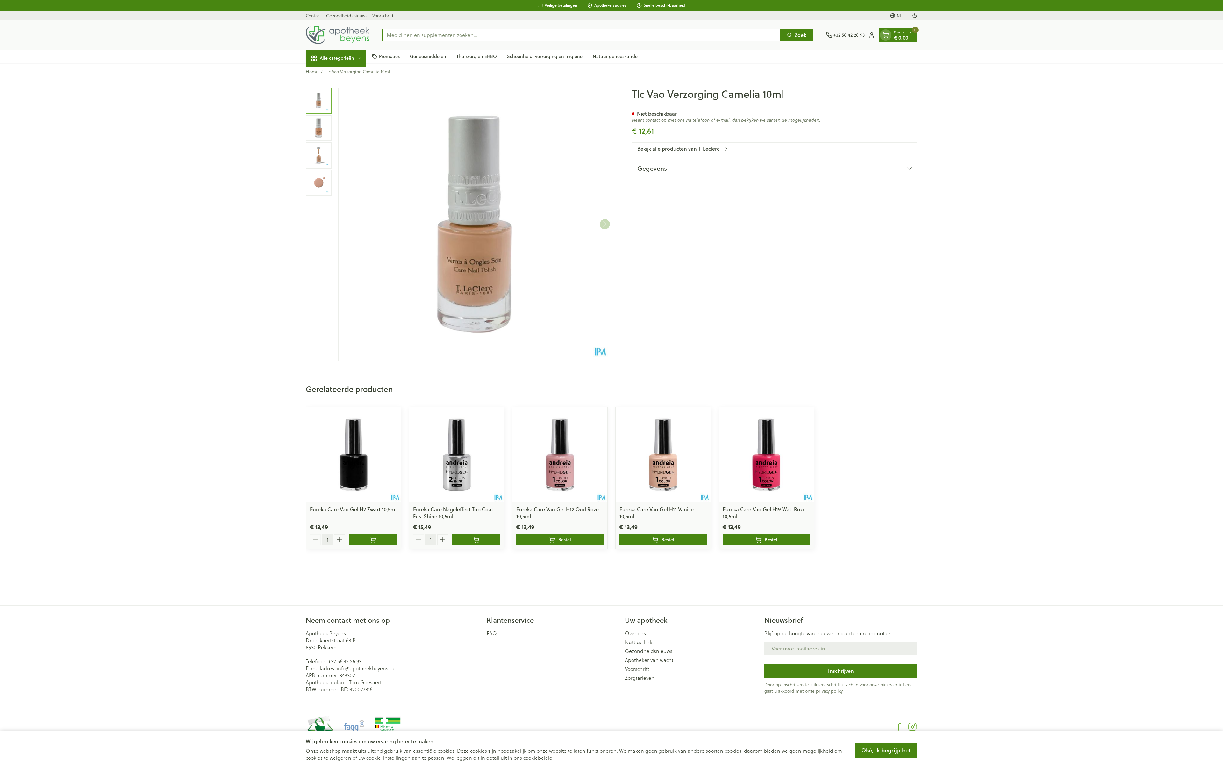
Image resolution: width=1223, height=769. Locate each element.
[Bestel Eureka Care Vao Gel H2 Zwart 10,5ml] (373, 539)
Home (312, 71)
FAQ (492, 633)
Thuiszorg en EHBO (476, 56)
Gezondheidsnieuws (346, 15)
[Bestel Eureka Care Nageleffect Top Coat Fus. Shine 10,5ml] (476, 539)
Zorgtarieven (639, 677)
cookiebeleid (538, 757)
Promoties (389, 56)
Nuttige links (639, 642)
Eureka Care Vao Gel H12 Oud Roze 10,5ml (557, 513)
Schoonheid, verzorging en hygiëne (545, 56)
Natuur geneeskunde (615, 56)
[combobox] (581, 35)
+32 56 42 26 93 (344, 661)
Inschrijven (841, 670)
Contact (313, 15)
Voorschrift (382, 15)
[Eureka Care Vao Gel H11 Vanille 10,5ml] (663, 454)
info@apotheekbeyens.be (366, 668)
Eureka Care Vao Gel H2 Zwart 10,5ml (353, 509)
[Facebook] (899, 727)
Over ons (635, 633)
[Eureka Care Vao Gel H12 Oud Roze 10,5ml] (559, 454)
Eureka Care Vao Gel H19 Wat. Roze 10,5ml (764, 513)
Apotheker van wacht (649, 660)
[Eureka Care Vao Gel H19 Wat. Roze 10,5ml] (766, 454)
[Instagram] (912, 727)
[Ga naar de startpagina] (337, 35)
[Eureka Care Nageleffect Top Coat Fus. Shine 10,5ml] (456, 454)
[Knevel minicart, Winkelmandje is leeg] (885, 35)
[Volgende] (605, 224)
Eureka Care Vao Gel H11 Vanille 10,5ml (656, 513)
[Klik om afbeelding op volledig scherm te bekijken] (475, 224)
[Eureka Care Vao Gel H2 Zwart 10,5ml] (353, 454)
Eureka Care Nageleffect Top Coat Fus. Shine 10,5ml (453, 513)
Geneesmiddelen (428, 56)
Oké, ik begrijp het (886, 750)
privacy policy (829, 691)
